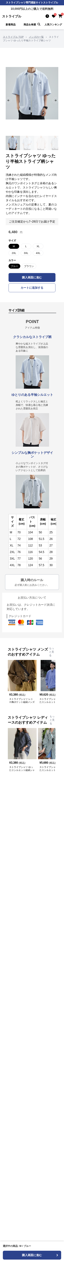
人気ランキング (53, 24)
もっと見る (51, 652)
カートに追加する (32, 287)
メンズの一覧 (36, 36)
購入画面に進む (32, 277)
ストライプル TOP (13, 36)
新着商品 (11, 24)
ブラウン (29, 266)
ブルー (14, 266)
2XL (14, 253)
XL (38, 246)
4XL (38, 253)
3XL (26, 253)
